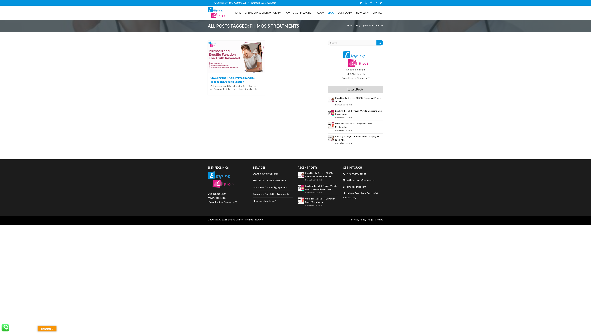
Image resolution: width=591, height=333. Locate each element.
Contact (378, 12)
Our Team (343, 12)
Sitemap (379, 219)
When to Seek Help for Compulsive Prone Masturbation (353, 125)
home (350, 25)
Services (361, 12)
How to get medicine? (298, 12)
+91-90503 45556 (356, 173)
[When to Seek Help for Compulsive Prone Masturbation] (331, 125)
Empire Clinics (235, 219)
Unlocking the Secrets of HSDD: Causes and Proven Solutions (358, 100)
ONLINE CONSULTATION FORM (261, 12)
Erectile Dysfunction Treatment (269, 180)
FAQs (318, 12)
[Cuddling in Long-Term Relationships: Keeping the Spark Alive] (331, 138)
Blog (331, 12)
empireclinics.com (356, 186)
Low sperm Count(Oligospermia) (270, 187)
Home (237, 12)
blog (358, 25)
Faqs (370, 219)
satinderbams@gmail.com (263, 3)
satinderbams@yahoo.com (361, 180)
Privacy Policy (358, 219)
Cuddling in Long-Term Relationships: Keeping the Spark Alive (357, 138)
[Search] (379, 42)
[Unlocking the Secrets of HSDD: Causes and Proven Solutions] (331, 100)
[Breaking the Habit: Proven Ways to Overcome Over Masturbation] (331, 113)
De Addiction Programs (265, 173)
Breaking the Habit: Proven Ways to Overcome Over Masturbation (358, 112)
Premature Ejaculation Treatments (271, 194)
